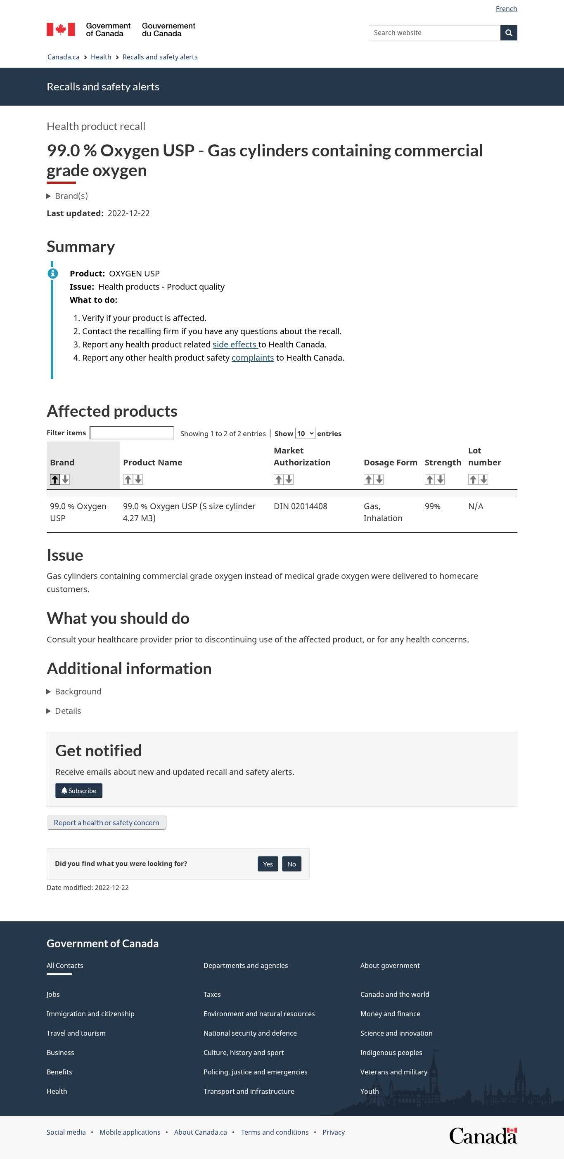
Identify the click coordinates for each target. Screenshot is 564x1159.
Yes (268, 864)
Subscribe (81, 790)
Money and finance (390, 1013)
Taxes (212, 994)
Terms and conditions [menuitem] (275, 1132)
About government (390, 965)
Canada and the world (394, 994)
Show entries (308, 433)
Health (101, 56)
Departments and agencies (246, 965)
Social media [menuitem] (66, 1132)
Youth (369, 1091)
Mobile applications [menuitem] (130, 1132)
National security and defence (250, 1033)
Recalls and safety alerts (160, 56)
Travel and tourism (76, 1033)
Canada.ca (63, 56)
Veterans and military (393, 1071)
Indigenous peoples (391, 1052)
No (291, 864)
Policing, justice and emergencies (256, 1071)
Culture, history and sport (244, 1052)
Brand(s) (71, 195)
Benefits (59, 1071)
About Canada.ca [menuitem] (200, 1132)
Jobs (53, 994)
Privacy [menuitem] (333, 1132)
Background (78, 691)
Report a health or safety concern (106, 822)
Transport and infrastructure (249, 1091)
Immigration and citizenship (91, 1013)
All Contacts (65, 965)
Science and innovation (396, 1033)
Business (60, 1052)
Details (68, 710)
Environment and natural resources (259, 1013)
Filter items (66, 432)
